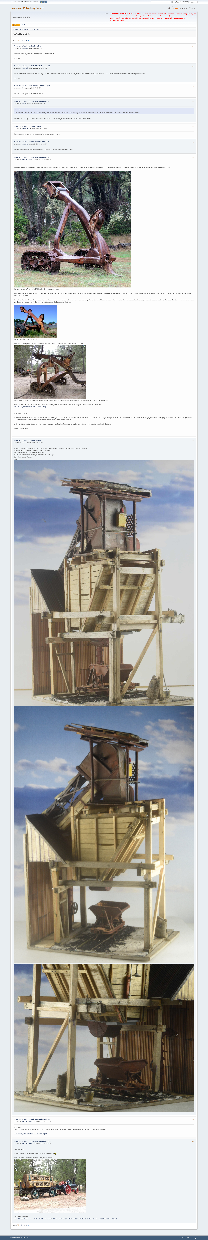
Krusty (24, 103)
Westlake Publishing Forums (28, 8)
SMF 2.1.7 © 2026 (15, 1237)
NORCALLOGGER (27, 160)
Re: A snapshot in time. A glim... (40, 86)
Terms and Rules (186, 1238)
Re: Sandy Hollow (35, 46)
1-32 (23, 443)
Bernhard (25, 48)
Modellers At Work (20, 46)
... (24, 40)
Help (179, 1238)
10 (26, 40)
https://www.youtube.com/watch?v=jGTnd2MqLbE (30, 1134)
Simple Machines (25, 1237)
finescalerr (25, 128)
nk (22, 88)
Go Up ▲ (195, 1238)
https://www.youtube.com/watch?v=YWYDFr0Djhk (30, 407)
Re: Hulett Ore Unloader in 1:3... (40, 66)
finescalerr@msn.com (117, 20)
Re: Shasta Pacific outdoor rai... (40, 101)
